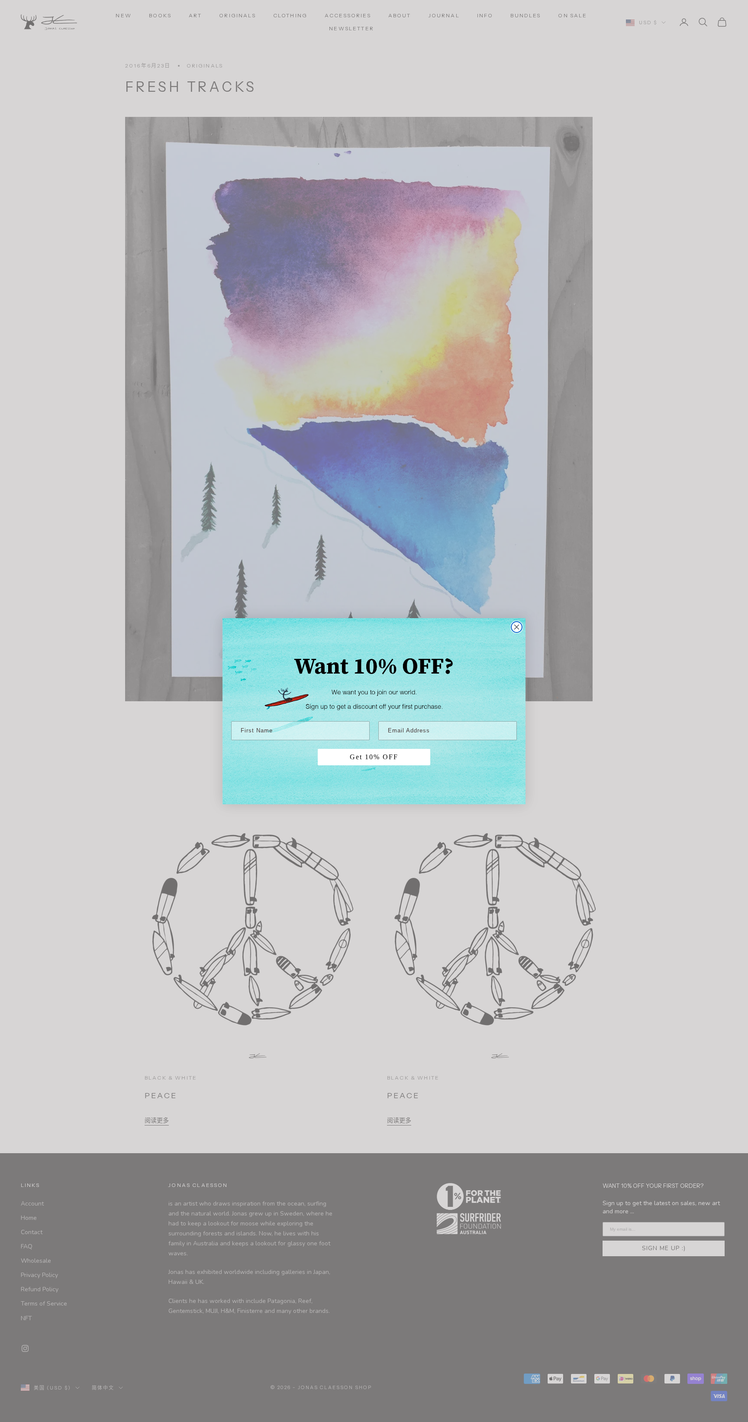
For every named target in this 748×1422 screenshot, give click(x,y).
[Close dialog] (516, 627)
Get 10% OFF (374, 757)
